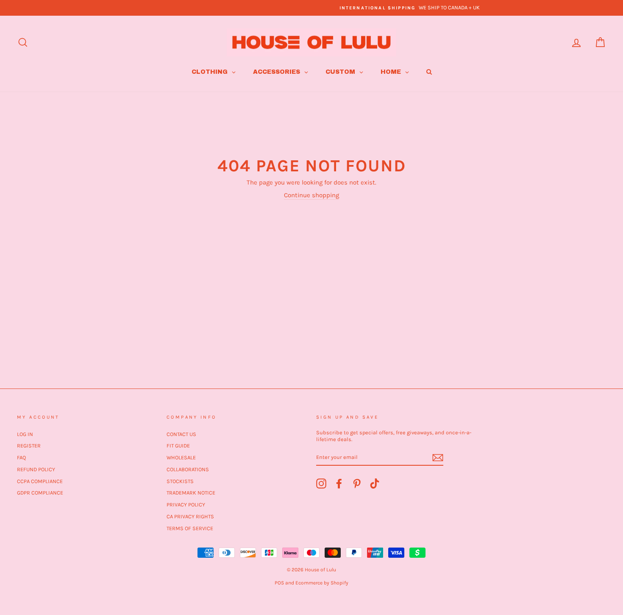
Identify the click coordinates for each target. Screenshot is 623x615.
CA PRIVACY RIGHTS (190, 516)
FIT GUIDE (178, 445)
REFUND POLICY (36, 469)
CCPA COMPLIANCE (40, 481)
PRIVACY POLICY (186, 504)
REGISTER (29, 445)
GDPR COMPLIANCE (40, 492)
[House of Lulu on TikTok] (375, 483)
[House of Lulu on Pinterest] (357, 483)
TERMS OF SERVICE (190, 528)
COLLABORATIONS (188, 469)
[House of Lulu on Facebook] (339, 483)
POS (279, 583)
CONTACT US (181, 434)
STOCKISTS (180, 481)
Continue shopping (311, 195)
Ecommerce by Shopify (321, 583)
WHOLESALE (181, 457)
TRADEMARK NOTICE (191, 492)
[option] (311, 7)
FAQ (21, 457)
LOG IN (25, 434)
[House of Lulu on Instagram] (321, 483)
